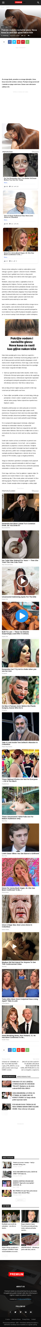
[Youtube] (31, 1312)
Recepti (23, 1245)
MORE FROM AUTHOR (24, 1076)
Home (2, 7)
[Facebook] (10, 1312)
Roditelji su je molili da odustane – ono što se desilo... (9, 1226)
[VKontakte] (26, 1312)
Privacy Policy (26, 1319)
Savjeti (8, 7)
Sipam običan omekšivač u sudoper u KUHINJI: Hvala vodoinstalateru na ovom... (10, 1249)
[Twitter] (15, 1312)
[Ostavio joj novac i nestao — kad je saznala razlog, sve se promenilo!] (6, 1165)
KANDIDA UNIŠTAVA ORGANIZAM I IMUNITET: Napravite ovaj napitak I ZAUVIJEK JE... (23, 1183)
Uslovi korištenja (16, 1319)
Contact (33, 1319)
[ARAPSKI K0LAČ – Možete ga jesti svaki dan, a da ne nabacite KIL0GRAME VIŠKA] (30, 1239)
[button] (38, 2)
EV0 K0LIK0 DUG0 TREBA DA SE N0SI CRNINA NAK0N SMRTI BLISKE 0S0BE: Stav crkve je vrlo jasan (25, 1106)
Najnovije (4, 1086)
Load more (20, 1200)
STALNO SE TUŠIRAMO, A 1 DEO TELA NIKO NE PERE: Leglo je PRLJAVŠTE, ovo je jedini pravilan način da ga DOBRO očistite (10, 1066)
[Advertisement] (20, 62)
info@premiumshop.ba (24, 1299)
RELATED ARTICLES (9, 1076)
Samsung (5, 35)
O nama (7, 1319)
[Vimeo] (20, 1312)
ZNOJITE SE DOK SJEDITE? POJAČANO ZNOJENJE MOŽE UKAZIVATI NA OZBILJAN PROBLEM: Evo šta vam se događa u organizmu (30, 1066)
